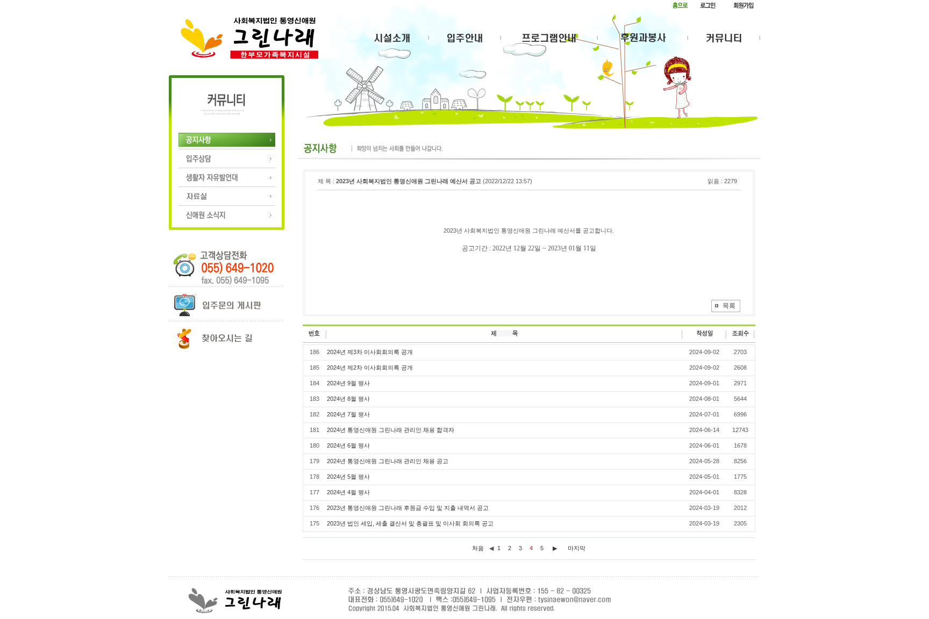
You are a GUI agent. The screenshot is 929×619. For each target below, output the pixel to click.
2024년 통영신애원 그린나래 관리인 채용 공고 (387, 461)
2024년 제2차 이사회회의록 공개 (370, 367)
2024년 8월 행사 (348, 398)
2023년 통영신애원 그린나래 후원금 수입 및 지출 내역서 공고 (408, 508)
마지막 (576, 548)
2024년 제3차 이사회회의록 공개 (370, 352)
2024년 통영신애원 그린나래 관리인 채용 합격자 (390, 430)
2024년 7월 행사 (348, 414)
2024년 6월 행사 (348, 445)
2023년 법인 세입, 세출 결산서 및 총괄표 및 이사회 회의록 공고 (410, 523)
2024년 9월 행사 (348, 383)
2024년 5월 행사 (348, 476)
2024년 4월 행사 (348, 492)
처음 (478, 548)
